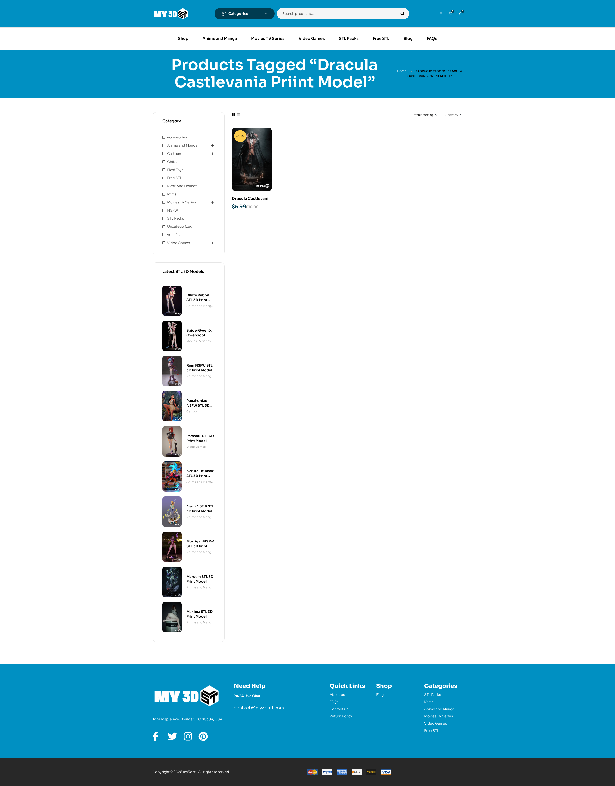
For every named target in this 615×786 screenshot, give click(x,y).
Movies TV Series (181, 202)
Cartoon (174, 153)
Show (449, 115)
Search (402, 13)
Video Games (178, 243)
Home (401, 71)
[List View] (238, 115)
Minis (171, 194)
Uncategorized (179, 226)
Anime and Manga (182, 145)
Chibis (172, 162)
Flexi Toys (175, 170)
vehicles (174, 234)
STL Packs (175, 218)
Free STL (174, 178)
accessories (177, 137)
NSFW (172, 210)
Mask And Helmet (182, 186)
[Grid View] (233, 115)
